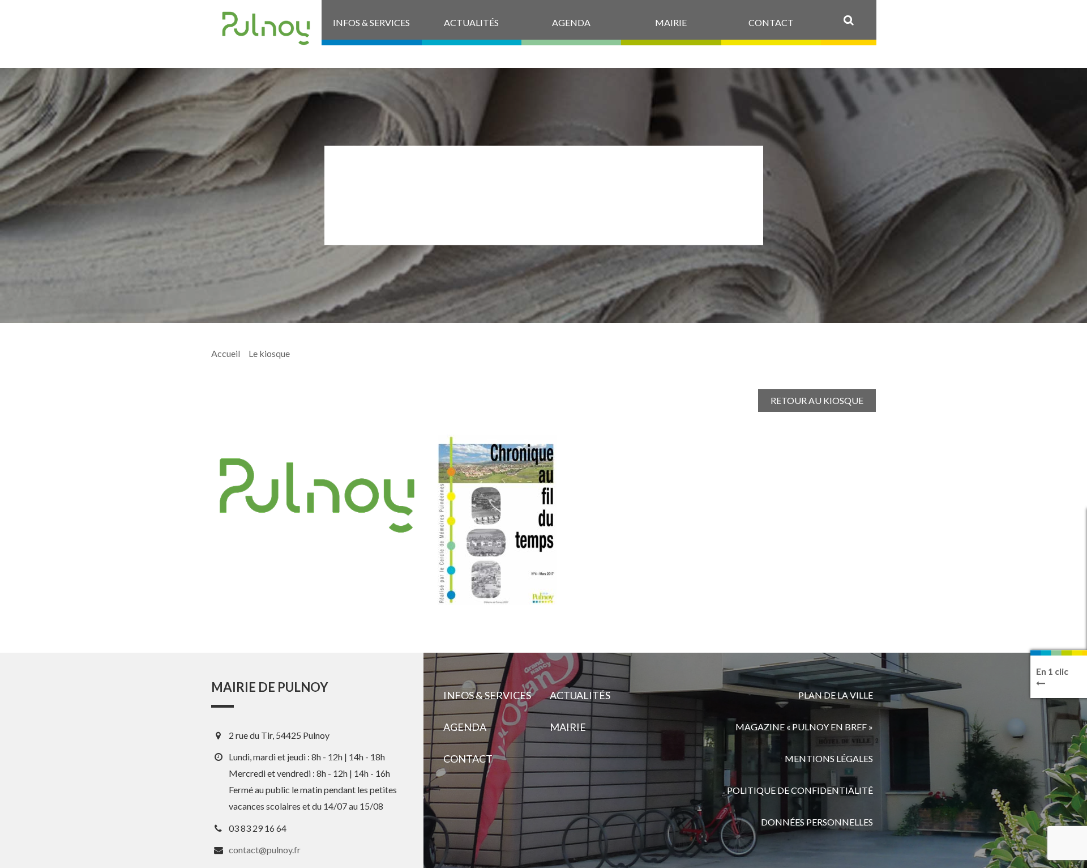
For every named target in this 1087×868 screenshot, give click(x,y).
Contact (468, 758)
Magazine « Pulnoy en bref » (804, 726)
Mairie (568, 727)
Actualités (580, 695)
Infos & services (487, 695)
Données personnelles (817, 821)
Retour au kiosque (817, 400)
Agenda (464, 727)
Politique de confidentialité (800, 790)
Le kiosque (269, 353)
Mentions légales (829, 758)
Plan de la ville (835, 695)
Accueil (225, 353)
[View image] (497, 520)
